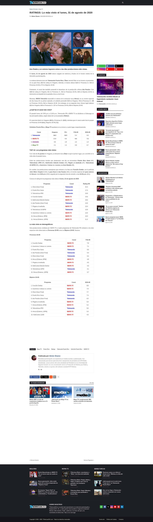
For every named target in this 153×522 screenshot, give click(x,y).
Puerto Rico (46, 349)
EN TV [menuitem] (49, 8)
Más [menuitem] (100, 8)
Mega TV (41, 9)
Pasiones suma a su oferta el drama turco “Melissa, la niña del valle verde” (113, 474)
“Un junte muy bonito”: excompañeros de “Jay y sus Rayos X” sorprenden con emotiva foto (114, 133)
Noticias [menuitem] (40, 8)
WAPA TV (86, 349)
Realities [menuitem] (58, 8)
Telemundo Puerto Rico (63, 349)
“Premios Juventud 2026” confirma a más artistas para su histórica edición (114, 188)
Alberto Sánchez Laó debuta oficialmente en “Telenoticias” (114, 179)
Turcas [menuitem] (66, 8)
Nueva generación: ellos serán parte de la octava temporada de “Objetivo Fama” (112, 152)
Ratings (53, 349)
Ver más (92, 382)
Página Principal (34, 9)
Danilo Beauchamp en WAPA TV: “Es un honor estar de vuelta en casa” (114, 142)
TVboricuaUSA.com (48, 519)
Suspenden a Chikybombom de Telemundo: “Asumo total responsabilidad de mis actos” (114, 198)
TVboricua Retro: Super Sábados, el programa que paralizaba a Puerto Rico (80, 492)
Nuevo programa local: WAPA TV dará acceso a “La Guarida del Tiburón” (114, 218)
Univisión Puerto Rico (76, 349)
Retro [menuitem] (94, 8)
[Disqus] (62, 432)
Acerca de (101, 519)
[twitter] (38, 370)
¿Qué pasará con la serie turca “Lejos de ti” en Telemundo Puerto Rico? (112, 483)
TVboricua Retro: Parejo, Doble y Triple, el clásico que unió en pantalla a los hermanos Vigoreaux (80, 482)
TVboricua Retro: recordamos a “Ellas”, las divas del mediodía (79, 473)
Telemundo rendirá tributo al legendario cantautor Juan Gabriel (108, 99)
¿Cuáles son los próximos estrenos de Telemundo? (113, 114)
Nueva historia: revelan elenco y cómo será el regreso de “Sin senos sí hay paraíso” (114, 163)
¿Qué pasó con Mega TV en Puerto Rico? (60, 400)
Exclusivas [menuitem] (85, 8)
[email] (41, 370)
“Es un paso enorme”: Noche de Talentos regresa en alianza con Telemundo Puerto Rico (114, 209)
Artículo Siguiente (88, 460)
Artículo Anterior (34, 460)
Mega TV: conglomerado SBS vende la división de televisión (83, 400)
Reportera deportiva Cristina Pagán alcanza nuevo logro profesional (114, 122)
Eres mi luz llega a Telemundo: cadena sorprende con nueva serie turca (112, 491)
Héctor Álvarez (54, 356)
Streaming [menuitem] (75, 8)
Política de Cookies (112, 519)
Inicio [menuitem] (33, 8)
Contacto (121, 519)
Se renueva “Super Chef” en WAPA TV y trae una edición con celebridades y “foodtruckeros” (47, 491)
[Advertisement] (62, 23)
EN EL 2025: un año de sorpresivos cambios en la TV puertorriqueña (38, 401)
